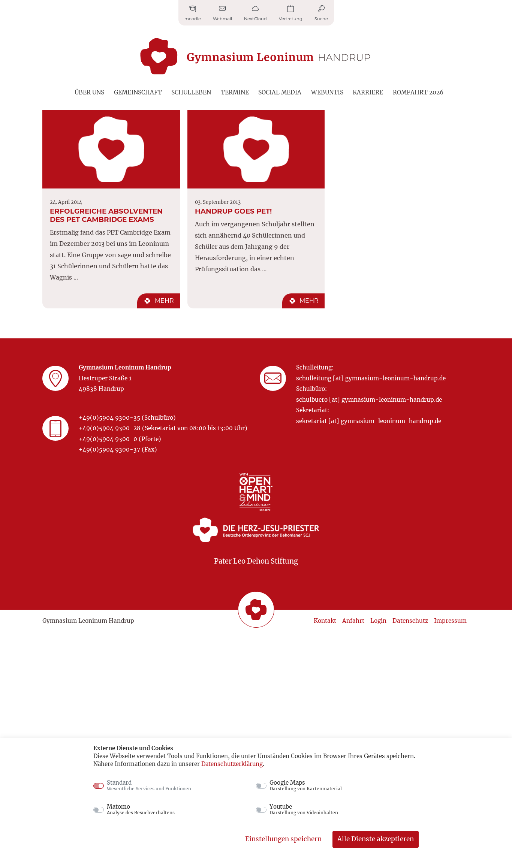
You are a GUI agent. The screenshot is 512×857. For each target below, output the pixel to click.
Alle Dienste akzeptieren (375, 839)
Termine (235, 92)
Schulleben (191, 92)
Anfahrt (353, 620)
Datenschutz (410, 620)
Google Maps (305, 785)
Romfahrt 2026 (418, 92)
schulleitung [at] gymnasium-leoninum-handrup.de (371, 378)
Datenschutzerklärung (232, 763)
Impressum (450, 620)
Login (378, 620)
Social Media (279, 92)
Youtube (303, 809)
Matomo (141, 809)
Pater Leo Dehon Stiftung (256, 561)
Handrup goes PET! (233, 211)
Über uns (89, 92)
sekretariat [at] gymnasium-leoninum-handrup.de (368, 421)
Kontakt (325, 620)
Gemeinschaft (138, 92)
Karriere (368, 92)
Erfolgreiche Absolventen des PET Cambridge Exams (106, 215)
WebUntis (327, 92)
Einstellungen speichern (283, 839)
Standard (149, 785)
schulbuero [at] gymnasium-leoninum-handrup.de (369, 399)
